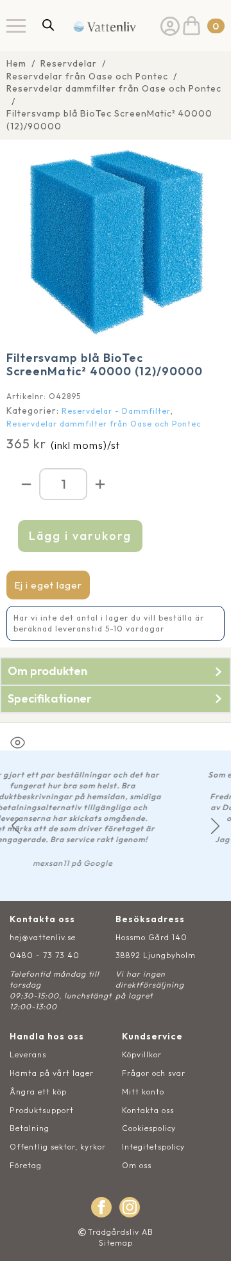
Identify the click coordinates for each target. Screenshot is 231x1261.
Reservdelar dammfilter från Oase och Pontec (113, 88)
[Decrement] (26, 484)
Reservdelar (68, 63)
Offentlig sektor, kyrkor (58, 1146)
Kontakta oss (148, 1110)
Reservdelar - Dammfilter (116, 411)
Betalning (29, 1128)
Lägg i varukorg (80, 535)
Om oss (136, 1165)
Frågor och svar (153, 1073)
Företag (26, 1165)
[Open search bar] (48, 24)
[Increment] (100, 484)
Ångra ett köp (38, 1091)
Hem (16, 63)
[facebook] (101, 1207)
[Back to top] (207, 1237)
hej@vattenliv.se (43, 937)
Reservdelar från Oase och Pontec (87, 76)
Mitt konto (143, 1091)
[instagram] (129, 1207)
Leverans (28, 1054)
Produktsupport (42, 1110)
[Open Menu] (16, 25)
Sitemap (116, 1243)
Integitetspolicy (153, 1146)
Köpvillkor (142, 1054)
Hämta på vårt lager (52, 1073)
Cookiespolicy (149, 1128)
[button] (16, 826)
